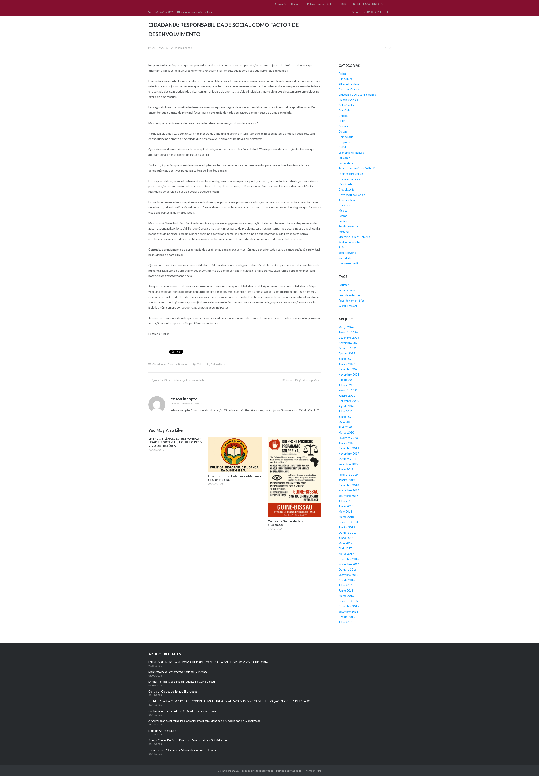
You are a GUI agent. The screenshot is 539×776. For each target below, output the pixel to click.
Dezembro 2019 (349, 448)
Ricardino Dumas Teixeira (354, 237)
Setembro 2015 (348, 611)
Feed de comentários (351, 300)
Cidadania (203, 364)
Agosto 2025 (347, 353)
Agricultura (345, 79)
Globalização (347, 189)
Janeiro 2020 (347, 443)
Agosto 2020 (347, 406)
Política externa (348, 226)
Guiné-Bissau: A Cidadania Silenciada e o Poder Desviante (183, 750)
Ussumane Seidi (348, 263)
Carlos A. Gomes (349, 89)
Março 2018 (346, 516)
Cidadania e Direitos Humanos (171, 364)
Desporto (345, 142)
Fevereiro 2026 (348, 332)
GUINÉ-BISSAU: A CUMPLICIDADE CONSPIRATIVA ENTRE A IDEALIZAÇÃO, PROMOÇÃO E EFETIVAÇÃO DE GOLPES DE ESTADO (229, 701)
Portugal (344, 231)
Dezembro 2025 (349, 337)
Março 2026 (346, 327)
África (342, 73)
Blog (388, 11)
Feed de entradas (349, 295)
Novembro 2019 (349, 453)
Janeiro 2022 (347, 364)
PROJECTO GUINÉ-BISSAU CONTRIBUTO (363, 3)
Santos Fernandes (349, 242)
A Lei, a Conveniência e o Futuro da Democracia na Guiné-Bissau (187, 740)
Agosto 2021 (347, 379)
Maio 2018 (345, 511)
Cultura (343, 131)
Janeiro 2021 (347, 395)
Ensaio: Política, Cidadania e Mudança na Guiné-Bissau (181, 681)
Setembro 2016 (348, 574)
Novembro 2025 (349, 343)
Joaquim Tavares (349, 200)
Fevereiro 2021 (348, 390)
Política (343, 221)
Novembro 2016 (349, 564)
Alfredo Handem (349, 84)
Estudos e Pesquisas (351, 173)
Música (343, 210)
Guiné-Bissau (219, 364)
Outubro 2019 (348, 458)
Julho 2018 (345, 501)
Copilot (343, 115)
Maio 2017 (345, 543)
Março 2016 (346, 595)
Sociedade (345, 258)
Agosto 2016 (347, 580)
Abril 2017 (345, 548)
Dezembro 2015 (349, 606)
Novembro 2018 (349, 490)
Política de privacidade (319, 3)
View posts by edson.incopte (186, 403)
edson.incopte (183, 48)
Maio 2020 (345, 422)
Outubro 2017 (348, 532)
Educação (344, 158)
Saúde (342, 247)
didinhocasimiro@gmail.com (197, 11)
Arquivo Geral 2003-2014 (366, 11)
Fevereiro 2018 (348, 522)
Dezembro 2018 (349, 485)
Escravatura (346, 163)
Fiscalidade (345, 184)
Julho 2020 (345, 411)
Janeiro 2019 (347, 480)
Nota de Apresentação (162, 730)
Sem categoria (347, 252)
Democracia (346, 136)
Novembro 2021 (349, 374)
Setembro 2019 (348, 464)
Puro (318, 770)
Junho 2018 (346, 506)
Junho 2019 (346, 469)
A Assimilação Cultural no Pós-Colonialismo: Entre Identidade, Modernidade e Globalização (204, 720)
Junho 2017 (346, 538)
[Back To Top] (528, 766)
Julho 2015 (345, 622)
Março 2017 (346, 553)
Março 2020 (346, 432)
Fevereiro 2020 (348, 437)
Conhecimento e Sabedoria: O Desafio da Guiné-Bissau (182, 711)
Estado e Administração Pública (358, 168)
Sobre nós (280, 3)
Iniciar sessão (347, 290)
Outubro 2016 (348, 569)
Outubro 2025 (348, 348)
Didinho (343, 147)
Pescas (343, 215)
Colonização (346, 105)
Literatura (345, 205)
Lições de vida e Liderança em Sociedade (177, 380)
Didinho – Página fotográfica (300, 380)
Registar (344, 284)
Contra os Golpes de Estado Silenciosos (173, 691)
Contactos (297, 3)
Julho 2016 (345, 585)
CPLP (342, 121)
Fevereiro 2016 (348, 601)
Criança (343, 126)
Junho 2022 (346, 358)
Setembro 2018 (348, 495)
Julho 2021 (345, 385)
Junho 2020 (346, 416)
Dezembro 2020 (349, 401)
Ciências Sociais (348, 100)
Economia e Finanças (351, 152)
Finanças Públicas (349, 179)
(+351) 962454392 (162, 11)
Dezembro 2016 (349, 559)
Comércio (345, 110)
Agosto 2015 (347, 617)
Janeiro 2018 (347, 527)
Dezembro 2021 (349, 369)
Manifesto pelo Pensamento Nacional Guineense (178, 672)
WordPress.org (348, 305)
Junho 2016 (346, 590)
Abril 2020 (345, 427)
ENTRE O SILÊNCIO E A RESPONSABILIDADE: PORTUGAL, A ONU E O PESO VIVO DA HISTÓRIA (208, 662)
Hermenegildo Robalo (352, 194)
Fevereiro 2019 (348, 474)
